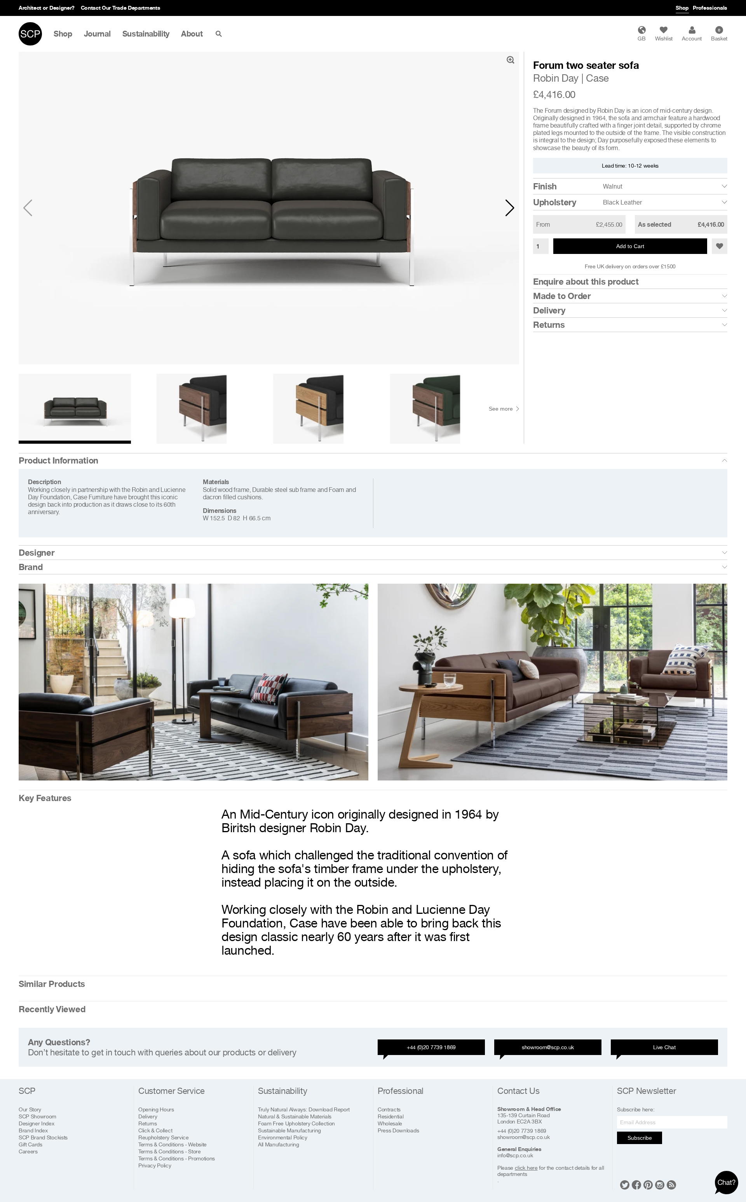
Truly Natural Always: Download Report (304, 1109)
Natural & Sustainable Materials (294, 1116)
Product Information (58, 460)
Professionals (710, 7)
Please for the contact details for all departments (550, 1171)
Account (692, 38)
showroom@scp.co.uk (548, 1047)
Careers (28, 1151)
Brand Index (33, 1130)
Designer (36, 553)
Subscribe (639, 1138)
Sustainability (146, 33)
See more (501, 409)
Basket (719, 35)
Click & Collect (155, 1130)
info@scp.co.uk (515, 1155)
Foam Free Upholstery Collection (296, 1123)
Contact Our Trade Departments (120, 7)
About (191, 33)
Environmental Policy (282, 1137)
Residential (390, 1116)
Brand (30, 567)
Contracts (389, 1109)
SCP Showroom (37, 1116)
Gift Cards (30, 1144)
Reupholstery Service (163, 1137)
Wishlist (664, 38)
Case (597, 78)
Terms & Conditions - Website (172, 1144)
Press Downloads (398, 1130)
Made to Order (562, 296)
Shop (682, 7)
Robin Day (556, 78)
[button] (510, 208)
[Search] (220, 33)
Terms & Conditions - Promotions (176, 1158)
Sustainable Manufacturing (289, 1130)
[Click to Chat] (726, 1182)
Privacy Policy (154, 1165)
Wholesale (390, 1123)
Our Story (30, 1109)
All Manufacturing (278, 1144)
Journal (97, 33)
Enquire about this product (586, 281)
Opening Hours (156, 1109)
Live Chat (664, 1047)
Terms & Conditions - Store (169, 1151)
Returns (549, 325)
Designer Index (36, 1123)
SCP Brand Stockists (43, 1137)
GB (641, 38)
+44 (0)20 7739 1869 (431, 1047)
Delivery (549, 310)
